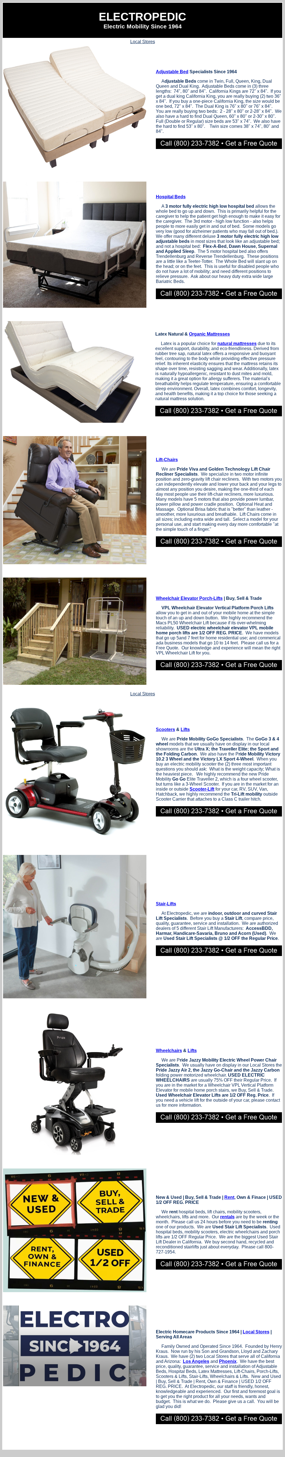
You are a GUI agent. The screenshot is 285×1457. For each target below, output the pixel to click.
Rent (229, 1197)
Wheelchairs (169, 1050)
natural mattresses (237, 343)
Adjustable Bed (172, 71)
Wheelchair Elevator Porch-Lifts (189, 598)
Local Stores (142, 41)
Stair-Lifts (166, 903)
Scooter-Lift (202, 789)
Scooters (165, 729)
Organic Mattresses (209, 334)
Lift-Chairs (167, 459)
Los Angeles (196, 1361)
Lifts (185, 729)
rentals (227, 1216)
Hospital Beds (171, 196)
